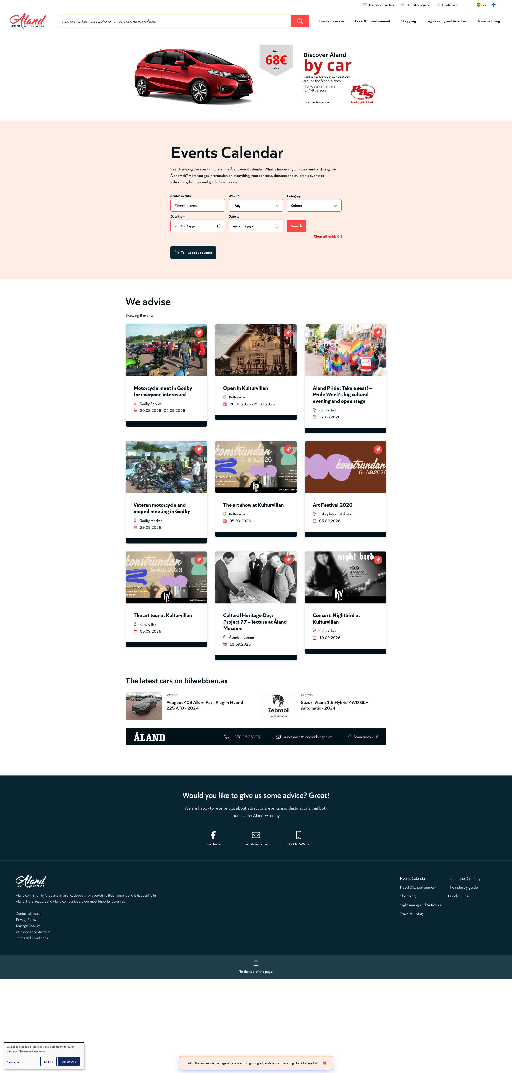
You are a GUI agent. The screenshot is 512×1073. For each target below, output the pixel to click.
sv (484, 4)
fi (499, 4)
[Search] (300, 21)
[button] (23, 1062)
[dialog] (44, 1055)
